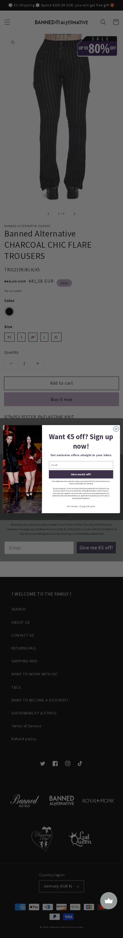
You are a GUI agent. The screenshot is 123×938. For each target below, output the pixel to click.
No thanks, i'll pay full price (81, 506)
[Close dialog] (116, 428)
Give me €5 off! (81, 474)
